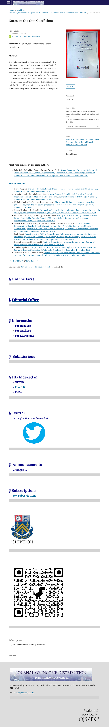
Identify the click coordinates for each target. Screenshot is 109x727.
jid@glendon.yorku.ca (25, 692)
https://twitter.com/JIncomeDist (28, 418)
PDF (71, 86)
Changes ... (20, 469)
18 (27, 261)
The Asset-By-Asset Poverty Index (43, 189)
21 (34, 261)
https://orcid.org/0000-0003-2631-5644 (26, 36)
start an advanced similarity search (35, 267)
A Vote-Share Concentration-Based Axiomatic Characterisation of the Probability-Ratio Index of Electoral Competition (53, 226)
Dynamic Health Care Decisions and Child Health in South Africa (72, 252)
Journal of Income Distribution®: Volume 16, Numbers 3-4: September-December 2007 (52, 250)
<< (10, 261)
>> (38, 261)
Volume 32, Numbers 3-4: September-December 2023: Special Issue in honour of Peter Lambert (47, 13)
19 (29, 261)
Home (11, 10)
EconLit (20, 387)
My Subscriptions (24, 495)
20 (32, 261)
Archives (20, 10)
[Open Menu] (8, 2)
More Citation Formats (77, 126)
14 (18, 261)
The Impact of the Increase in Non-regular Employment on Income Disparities (62, 247)
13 (16, 261)
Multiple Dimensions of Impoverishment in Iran (64, 242)
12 (13, 261)
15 (20, 261)
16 (22, 261)
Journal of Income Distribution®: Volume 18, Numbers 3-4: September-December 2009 (58, 213)
